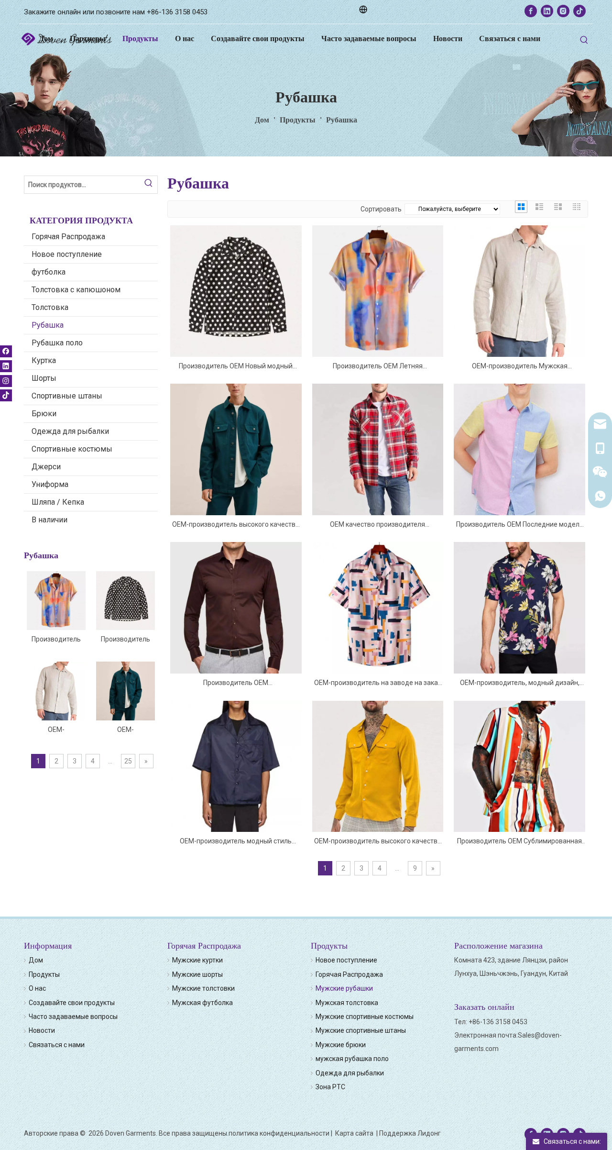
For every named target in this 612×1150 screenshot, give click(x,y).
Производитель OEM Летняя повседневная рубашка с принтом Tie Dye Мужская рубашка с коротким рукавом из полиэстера (56, 639)
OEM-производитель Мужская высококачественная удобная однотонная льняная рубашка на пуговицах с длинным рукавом (56, 730)
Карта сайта (355, 1133)
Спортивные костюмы (72, 448)
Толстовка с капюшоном (76, 289)
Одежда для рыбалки (70, 431)
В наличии (49, 519)
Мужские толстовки (203, 988)
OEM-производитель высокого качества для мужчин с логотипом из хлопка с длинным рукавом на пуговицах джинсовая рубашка (125, 730)
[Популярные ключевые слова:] (584, 40)
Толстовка (50, 307)
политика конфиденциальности (279, 1133)
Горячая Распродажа (68, 236)
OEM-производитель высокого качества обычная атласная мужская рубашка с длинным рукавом (377, 841)
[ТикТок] (579, 11)
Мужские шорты (197, 974)
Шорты (44, 378)
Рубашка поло (57, 342)
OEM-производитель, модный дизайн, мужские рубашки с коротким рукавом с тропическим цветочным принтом (519, 683)
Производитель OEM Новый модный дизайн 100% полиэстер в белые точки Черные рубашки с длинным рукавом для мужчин (125, 639)
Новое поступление (67, 254)
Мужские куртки (197, 960)
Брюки (44, 413)
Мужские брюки (341, 1045)
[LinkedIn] (547, 11)
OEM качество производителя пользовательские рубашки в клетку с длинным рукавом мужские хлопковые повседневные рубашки (378, 525)
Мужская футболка (202, 1002)
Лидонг (429, 1133)
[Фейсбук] (531, 11)
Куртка (44, 360)
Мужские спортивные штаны (361, 1030)
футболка (49, 271)
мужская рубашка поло (352, 1058)
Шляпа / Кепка (58, 502)
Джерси (46, 466)
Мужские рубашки (344, 988)
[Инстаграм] (563, 11)
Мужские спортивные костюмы (365, 1016)
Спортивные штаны (67, 395)
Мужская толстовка (347, 1002)
